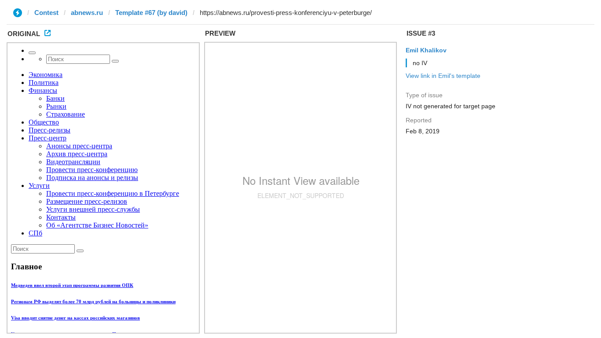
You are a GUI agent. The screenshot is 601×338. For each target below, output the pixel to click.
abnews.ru (87, 12)
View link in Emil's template (443, 75)
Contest (46, 12)
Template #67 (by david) (151, 12)
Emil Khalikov (426, 50)
